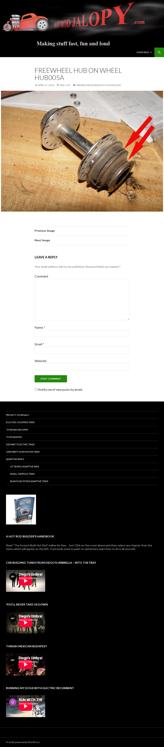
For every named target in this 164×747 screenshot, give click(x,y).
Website (40, 361)
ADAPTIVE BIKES (15, 459)
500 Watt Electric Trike (20, 444)
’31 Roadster (14, 437)
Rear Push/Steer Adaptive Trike (29, 481)
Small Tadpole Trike (22, 473)
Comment (41, 276)
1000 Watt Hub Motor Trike (23, 451)
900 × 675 (65, 85)
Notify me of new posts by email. (60, 389)
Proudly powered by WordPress (23, 742)
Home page (143, 52)
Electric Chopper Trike (20, 422)
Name (40, 327)
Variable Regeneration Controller (98, 85)
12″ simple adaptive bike (24, 466)
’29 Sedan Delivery (17, 429)
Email (39, 344)
